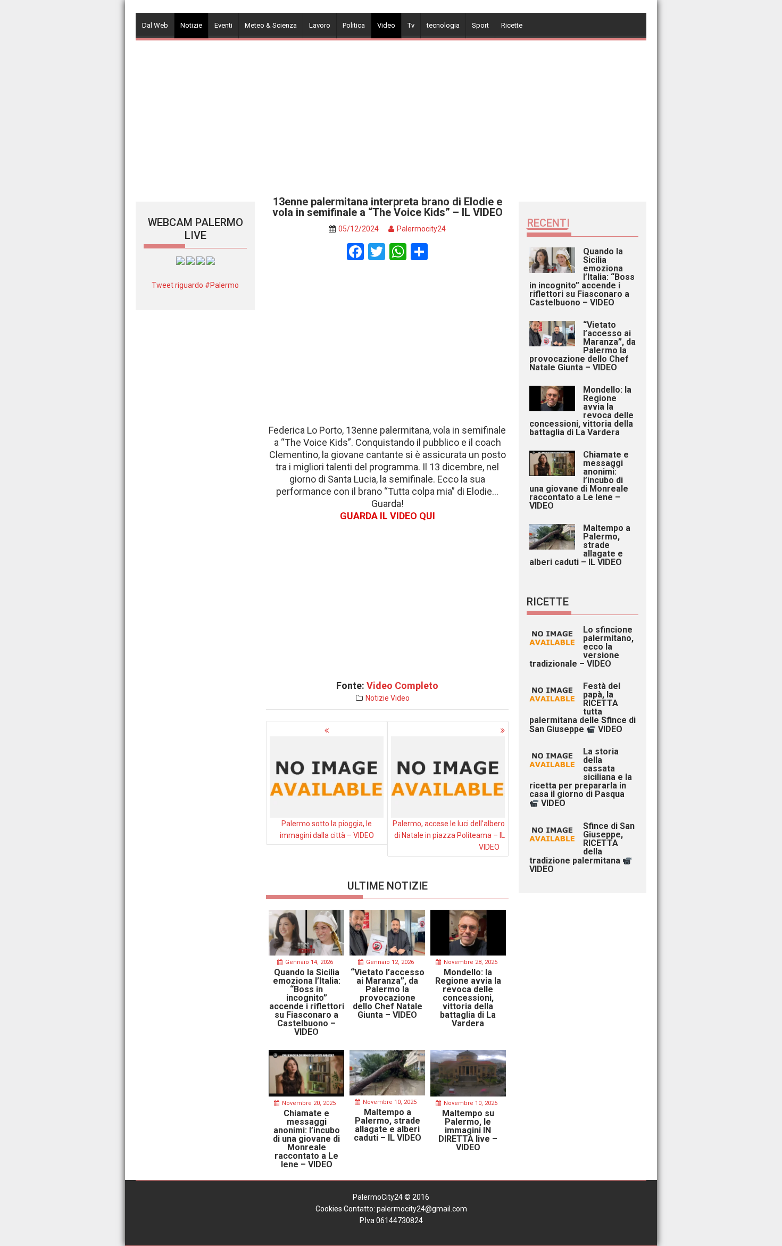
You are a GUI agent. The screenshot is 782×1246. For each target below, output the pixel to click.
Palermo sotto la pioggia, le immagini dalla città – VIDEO (327, 829)
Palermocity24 (421, 229)
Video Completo (402, 685)
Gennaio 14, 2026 (309, 962)
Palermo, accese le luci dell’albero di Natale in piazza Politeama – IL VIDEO (449, 835)
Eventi (223, 25)
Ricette (511, 25)
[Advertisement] (391, 114)
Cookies (328, 1209)
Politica (354, 25)
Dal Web (155, 25)
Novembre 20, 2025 (309, 1103)
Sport (480, 25)
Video (386, 25)
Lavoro (319, 25)
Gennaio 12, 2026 (390, 962)
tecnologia (443, 25)
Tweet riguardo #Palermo (195, 285)
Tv (410, 25)
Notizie (191, 25)
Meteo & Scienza (271, 25)
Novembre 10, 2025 (390, 1102)
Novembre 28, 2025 (470, 962)
